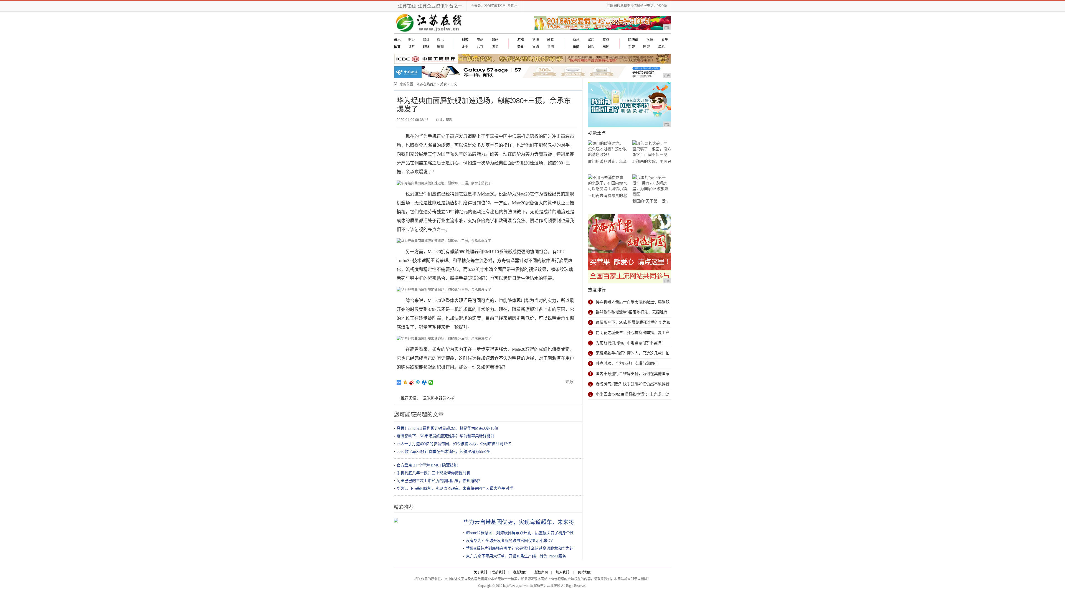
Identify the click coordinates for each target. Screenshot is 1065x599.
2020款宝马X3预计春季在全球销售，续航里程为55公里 (444, 452)
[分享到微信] (430, 382)
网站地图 (584, 572)
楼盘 (606, 40)
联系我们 (498, 572)
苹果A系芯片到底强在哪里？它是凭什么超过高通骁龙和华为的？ (521, 548)
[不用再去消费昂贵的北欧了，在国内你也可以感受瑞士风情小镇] (607, 183)
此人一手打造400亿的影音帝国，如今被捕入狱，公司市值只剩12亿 (454, 444)
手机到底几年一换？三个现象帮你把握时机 (433, 473)
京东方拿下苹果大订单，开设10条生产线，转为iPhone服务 (516, 556)
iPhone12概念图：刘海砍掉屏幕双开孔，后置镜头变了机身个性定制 (524, 533)
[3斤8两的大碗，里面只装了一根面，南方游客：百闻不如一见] (651, 149)
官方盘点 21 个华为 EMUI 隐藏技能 (427, 465)
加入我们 (562, 572)
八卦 (480, 47)
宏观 (440, 47)
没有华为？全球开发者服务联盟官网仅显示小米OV (509, 541)
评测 (550, 47)
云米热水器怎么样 (438, 398)
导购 (535, 47)
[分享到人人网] (424, 382)
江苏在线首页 (427, 84)
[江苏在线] (430, 32)
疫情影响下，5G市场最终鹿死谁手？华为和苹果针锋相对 (446, 436)
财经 (411, 40)
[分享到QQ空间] (405, 382)
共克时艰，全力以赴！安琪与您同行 (627, 363)
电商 (480, 40)
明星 (495, 47)
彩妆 (550, 40)
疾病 (649, 40)
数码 (495, 40)
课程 (591, 47)
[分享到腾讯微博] (418, 382)
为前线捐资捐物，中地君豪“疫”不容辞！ (630, 343)
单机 (661, 47)
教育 (426, 40)
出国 (606, 47)
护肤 (535, 40)
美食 (443, 84)
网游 (646, 47)
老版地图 (519, 572)
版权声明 (541, 572)
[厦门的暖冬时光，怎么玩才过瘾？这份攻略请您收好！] (607, 149)
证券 (411, 47)
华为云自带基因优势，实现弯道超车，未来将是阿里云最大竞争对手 (455, 488)
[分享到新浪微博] (411, 382)
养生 (664, 40)
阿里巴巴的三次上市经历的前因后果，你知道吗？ (439, 481)
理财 (426, 47)
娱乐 (440, 40)
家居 (591, 40)
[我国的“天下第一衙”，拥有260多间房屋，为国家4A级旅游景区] (651, 185)
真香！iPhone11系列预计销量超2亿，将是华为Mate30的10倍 (447, 428)
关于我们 (480, 572)
